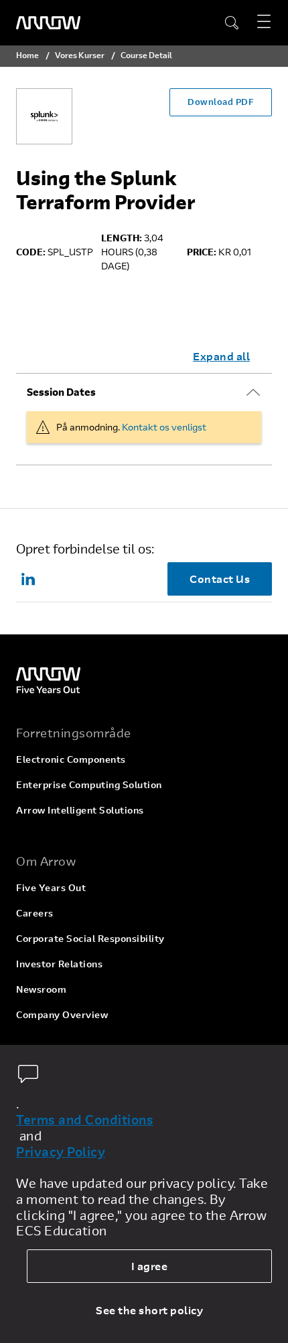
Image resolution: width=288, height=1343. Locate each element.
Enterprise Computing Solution (89, 784)
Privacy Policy (60, 1152)
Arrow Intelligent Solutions (80, 810)
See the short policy (149, 1310)
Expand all (221, 356)
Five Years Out (51, 887)
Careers (35, 912)
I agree (149, 1266)
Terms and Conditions (84, 1120)
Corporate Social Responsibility (90, 938)
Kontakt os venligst (164, 426)
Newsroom (41, 989)
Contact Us (220, 579)
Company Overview (62, 1014)
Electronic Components (71, 759)
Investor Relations (59, 963)
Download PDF (221, 102)
